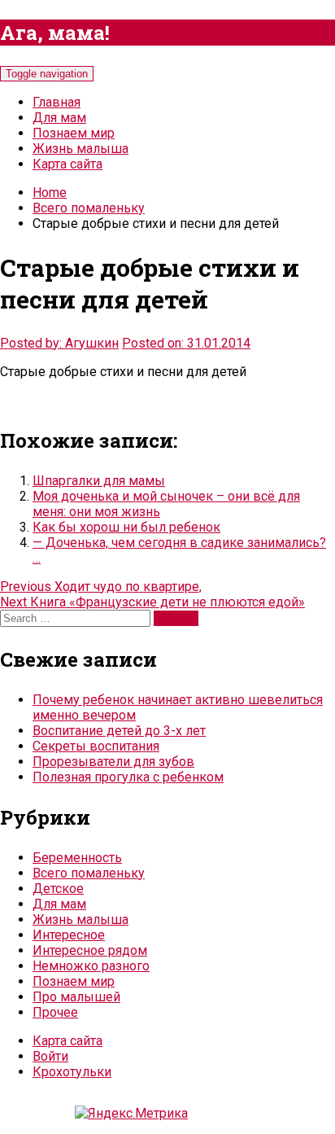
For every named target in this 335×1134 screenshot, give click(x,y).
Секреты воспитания (96, 746)
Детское (58, 888)
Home (50, 192)
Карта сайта (67, 164)
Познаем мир (74, 133)
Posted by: (32, 343)
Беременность (77, 857)
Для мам (59, 117)
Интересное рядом (90, 950)
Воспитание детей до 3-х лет (119, 730)
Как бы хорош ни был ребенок (126, 527)
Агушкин (92, 343)
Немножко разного (91, 966)
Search (176, 618)
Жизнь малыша (80, 148)
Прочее (55, 1012)
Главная (56, 102)
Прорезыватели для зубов (113, 761)
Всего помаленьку (89, 208)
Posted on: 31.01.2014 (186, 343)
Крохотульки (72, 1071)
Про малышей (76, 997)
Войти (50, 1056)
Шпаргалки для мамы (99, 480)
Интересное (69, 935)
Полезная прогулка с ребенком (128, 777)
